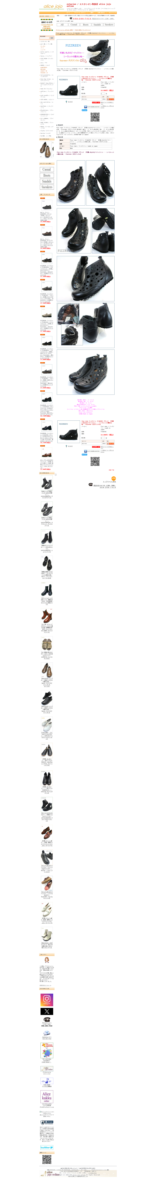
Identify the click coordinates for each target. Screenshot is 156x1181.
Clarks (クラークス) (47, 130)
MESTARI (43, 69)
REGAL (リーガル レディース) (47, 127)
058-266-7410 (47, 1038)
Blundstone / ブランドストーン (47, 111)
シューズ (43, 49)
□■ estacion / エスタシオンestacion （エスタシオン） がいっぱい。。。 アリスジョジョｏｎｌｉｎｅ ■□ (78, 1169)
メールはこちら (92, 1173)
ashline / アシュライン (47, 92)
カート (68, 12)
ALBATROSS (44, 67)
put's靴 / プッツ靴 (46, 44)
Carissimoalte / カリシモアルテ (47, 75)
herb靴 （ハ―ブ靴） (46, 136)
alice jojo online (79, 1175)
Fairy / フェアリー (46, 56)
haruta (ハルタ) (46, 133)
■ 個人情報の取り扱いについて (69, 1168)
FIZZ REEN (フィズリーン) (47, 59)
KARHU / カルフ (45, 65)
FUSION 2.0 (44, 72)
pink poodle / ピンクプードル (47, 96)
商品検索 (43, 36)
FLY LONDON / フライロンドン (47, 119)
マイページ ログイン (80, 12)
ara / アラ (44, 62)
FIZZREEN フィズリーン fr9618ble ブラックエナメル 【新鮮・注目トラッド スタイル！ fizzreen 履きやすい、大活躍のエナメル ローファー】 (46, 353)
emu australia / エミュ (47, 102)
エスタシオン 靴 (45, 41)
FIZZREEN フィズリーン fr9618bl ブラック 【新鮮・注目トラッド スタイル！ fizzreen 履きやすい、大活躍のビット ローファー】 (46, 381)
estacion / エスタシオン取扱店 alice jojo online (89, 5)
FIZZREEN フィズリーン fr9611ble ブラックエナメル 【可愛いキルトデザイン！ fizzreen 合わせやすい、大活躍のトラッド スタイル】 (46, 270)
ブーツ (42, 48)
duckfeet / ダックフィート (47, 107)
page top (111, 470)
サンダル (43, 46)
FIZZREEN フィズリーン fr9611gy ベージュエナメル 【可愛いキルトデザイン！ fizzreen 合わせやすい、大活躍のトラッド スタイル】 (46, 325)
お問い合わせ (101, 12)
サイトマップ (112, 12)
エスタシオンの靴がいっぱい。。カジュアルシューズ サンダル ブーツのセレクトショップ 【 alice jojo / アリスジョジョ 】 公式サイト (91, 9)
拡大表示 (70, 101)
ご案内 (91, 12)
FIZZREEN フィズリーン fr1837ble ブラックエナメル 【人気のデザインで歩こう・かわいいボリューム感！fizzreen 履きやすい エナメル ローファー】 (46, 409)
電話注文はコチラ (46, 1024)
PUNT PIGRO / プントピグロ (47, 123)
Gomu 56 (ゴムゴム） (47, 88)
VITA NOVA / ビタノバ (47, 99)
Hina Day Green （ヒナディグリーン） (47, 79)
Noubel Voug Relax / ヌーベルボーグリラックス (47, 84)
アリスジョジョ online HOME (64, 30)
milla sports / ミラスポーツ (47, 52)
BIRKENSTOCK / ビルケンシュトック (47, 115)
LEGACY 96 (44, 71)
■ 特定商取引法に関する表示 (87, 1168)
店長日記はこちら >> (45, 985)
